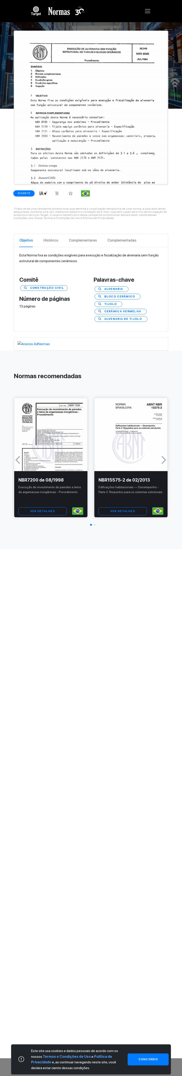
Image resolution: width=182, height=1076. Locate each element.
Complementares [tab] (83, 240)
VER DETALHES (42, 511)
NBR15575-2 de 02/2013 (124, 480)
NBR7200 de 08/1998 (41, 480)
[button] (91, 525)
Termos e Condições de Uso (67, 1056)
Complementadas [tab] (121, 240)
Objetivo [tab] (26, 240)
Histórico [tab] (51, 240)
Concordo (148, 1059)
